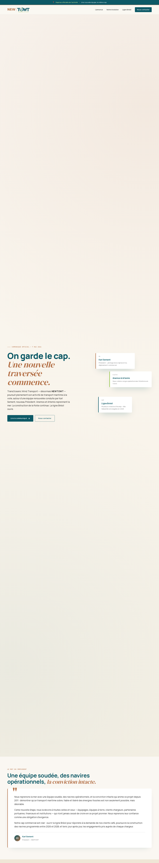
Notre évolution (113, 10)
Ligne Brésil (126, 10)
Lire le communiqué (20, 418)
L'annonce (99, 10)
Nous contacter (143, 10)
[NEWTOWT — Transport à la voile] (18, 9)
